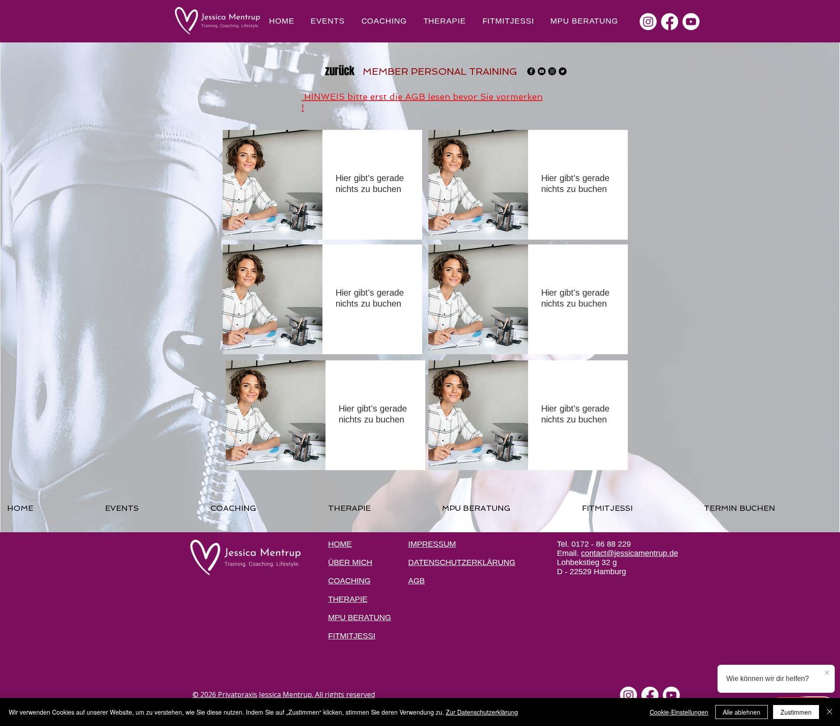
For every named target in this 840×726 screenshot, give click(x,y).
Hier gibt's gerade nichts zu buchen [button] (370, 183)
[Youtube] (691, 21)
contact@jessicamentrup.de (629, 553)
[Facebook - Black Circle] (531, 71)
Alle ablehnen (741, 712)
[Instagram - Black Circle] (552, 71)
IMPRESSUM (432, 544)
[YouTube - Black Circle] (542, 71)
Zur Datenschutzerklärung (482, 712)
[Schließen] (829, 712)
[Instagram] (648, 21)
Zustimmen (796, 712)
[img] (272, 185)
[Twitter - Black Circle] (563, 71)
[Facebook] (669, 21)
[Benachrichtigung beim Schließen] (826, 673)
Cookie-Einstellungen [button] (679, 712)
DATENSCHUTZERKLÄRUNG (461, 562)
